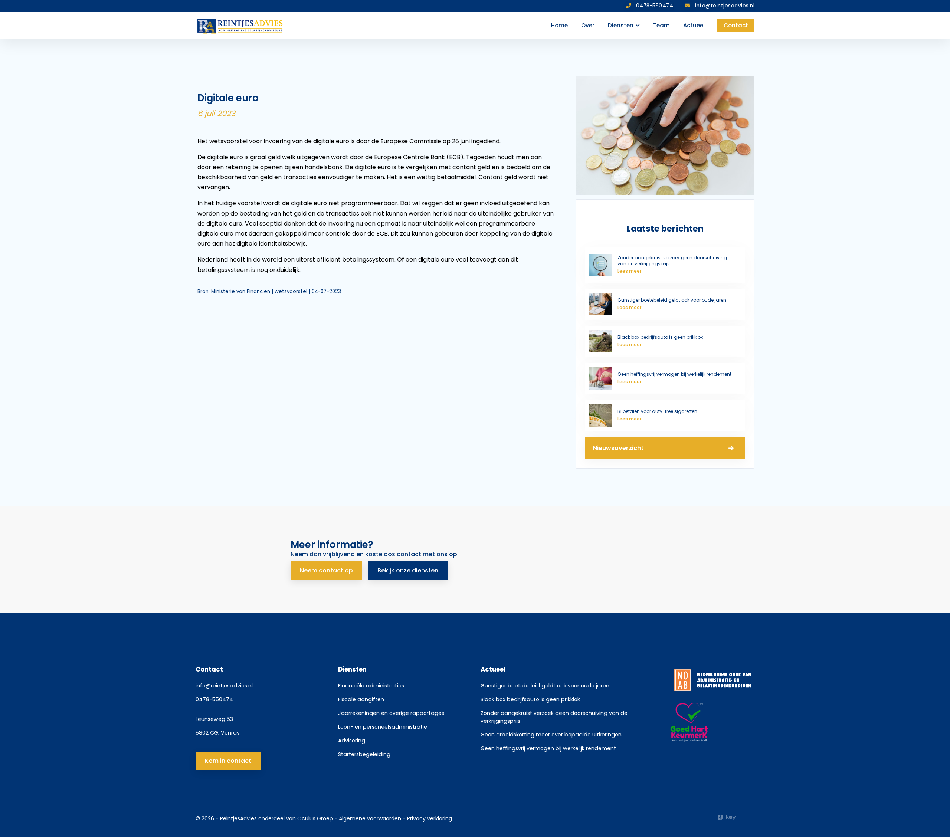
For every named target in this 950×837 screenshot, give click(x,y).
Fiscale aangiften (361, 699)
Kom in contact (228, 760)
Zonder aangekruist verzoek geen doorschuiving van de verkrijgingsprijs (554, 717)
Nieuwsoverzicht (618, 448)
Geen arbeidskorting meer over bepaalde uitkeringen (551, 734)
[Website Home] (240, 25)
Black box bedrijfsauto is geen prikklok (530, 699)
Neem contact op (326, 570)
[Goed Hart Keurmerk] (712, 722)
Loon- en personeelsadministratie (382, 727)
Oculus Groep (315, 818)
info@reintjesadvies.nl (224, 685)
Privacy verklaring (429, 818)
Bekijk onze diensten (407, 570)
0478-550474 (214, 699)
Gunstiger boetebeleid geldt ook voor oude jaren (545, 685)
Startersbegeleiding (364, 754)
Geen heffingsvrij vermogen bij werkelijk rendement (548, 748)
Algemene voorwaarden (371, 818)
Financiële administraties (371, 685)
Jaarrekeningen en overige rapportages (391, 713)
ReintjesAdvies (238, 818)
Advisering (351, 740)
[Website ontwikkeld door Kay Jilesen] (736, 817)
